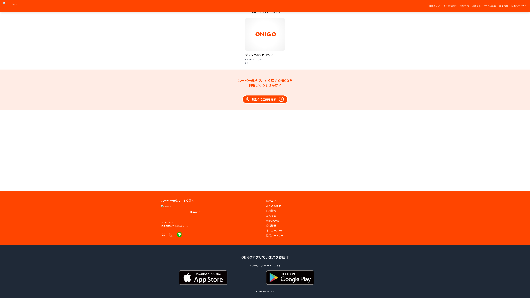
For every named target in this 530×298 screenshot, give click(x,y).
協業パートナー (519, 5)
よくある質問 (450, 5)
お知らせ (476, 5)
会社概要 (503, 5)
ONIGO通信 (490, 5)
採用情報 (464, 5)
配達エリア (434, 5)
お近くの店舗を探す (263, 99)
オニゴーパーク (274, 230)
